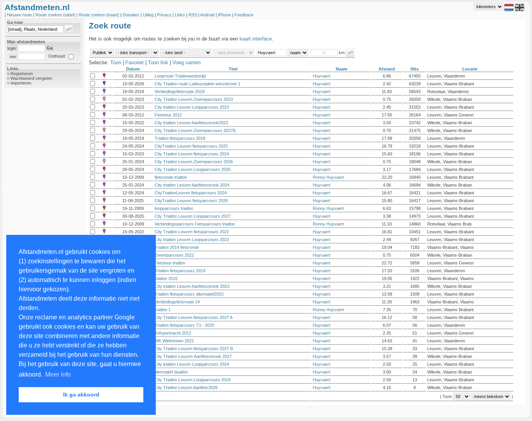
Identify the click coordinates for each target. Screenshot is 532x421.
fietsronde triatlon (171, 177)
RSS (193, 14)
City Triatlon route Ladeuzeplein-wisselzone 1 (197, 83)
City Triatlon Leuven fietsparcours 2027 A (194, 317)
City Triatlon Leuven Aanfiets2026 (186, 387)
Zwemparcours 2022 (174, 255)
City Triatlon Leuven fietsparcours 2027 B (194, 348)
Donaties (132, 14)
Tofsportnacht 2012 (173, 333)
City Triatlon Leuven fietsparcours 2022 (192, 231)
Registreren (22, 73)
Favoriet (134, 62)
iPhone (225, 14)
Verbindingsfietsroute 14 (177, 301)
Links (180, 14)
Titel (233, 69)
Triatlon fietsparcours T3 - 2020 (184, 325)
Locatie (469, 69)
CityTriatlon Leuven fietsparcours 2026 (191, 200)
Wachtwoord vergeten (31, 78)
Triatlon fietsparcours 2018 (180, 138)
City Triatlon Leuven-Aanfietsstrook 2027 (193, 356)
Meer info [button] (58, 374)
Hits (414, 69)
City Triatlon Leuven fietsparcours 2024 (192, 153)
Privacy (165, 14)
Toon (115, 62)
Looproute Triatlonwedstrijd (180, 76)
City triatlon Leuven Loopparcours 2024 (192, 364)
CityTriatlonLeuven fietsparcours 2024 (191, 192)
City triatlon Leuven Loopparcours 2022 (192, 239)
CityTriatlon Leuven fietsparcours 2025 (191, 146)
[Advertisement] (36, 217)
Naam (341, 69)
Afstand (387, 69)
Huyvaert (321, 76)
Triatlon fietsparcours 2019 (180, 270)
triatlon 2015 (166, 278)
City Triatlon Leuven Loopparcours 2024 (193, 379)
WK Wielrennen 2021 (174, 340)
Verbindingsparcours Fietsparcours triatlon (195, 224)
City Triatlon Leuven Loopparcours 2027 (193, 216)
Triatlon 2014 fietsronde (177, 247)
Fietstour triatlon (170, 263)
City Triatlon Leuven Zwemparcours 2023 (194, 99)
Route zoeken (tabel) (55, 14)
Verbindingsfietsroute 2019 (179, 91)
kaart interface (256, 39)
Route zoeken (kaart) (99, 14)
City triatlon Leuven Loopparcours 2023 (192, 107)
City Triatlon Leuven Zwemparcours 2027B (195, 130)
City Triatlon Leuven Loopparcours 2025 (193, 169)
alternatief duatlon (171, 372)
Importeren (21, 83)
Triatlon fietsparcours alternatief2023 (189, 294)
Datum (133, 69)
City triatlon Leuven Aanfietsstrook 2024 (192, 185)
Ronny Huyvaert (328, 177)
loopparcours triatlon (174, 208)
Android (208, 14)
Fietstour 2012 (168, 115)
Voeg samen (187, 62)
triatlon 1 (163, 309)
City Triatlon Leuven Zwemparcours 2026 (194, 161)
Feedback (244, 14)
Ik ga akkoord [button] (81, 394)
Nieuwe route (20, 14)
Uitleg (149, 14)
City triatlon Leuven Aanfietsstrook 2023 (192, 286)
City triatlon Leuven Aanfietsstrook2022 (191, 122)
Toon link (158, 62)
